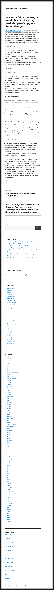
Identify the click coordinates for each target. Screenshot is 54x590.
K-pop (8, 446)
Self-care (9, 487)
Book (8, 374)
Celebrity (9, 382)
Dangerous (10, 396)
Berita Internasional (12, 372)
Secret (8, 485)
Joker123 (7, 554)
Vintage (9, 511)
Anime (8, 361)
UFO (8, 507)
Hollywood (10, 430)
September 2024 (11, 328)
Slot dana (8, 550)
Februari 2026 (11, 296)
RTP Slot (7, 538)
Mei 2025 (9, 312)
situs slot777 (8, 566)
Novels (9, 468)
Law (8, 450)
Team (8, 501)
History (9, 428)
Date (8, 398)
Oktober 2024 (10, 326)
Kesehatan (10, 448)
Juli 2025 (9, 308)
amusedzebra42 (11, 181)
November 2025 (11, 302)
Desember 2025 (11, 300)
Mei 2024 (9, 335)
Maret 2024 (10, 339)
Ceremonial (10, 384)
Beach (8, 366)
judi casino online (10, 546)
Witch (8, 517)
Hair (8, 420)
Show (8, 489)
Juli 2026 (9, 290)
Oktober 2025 (10, 304)
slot (6, 574)
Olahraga (9, 470)
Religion (9, 479)
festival (9, 408)
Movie (8, 462)
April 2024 (10, 337)
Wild (8, 515)
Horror (9, 434)
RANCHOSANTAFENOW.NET (13, 30)
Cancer (9, 380)
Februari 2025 (11, 318)
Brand (8, 376)
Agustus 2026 (10, 288)
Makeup (9, 454)
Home (8, 432)
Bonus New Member (11, 562)
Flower (9, 410)
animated (9, 359)
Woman (9, 519)
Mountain (9, 460)
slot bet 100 (8, 534)
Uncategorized (25, 181)
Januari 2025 (10, 320)
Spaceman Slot (11, 493)
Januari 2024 (10, 343)
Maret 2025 (10, 316)
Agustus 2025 (10, 306)
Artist (8, 364)
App (8, 363)
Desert (8, 400)
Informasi (9, 440)
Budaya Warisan (11, 378)
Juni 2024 (9, 333)
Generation (10, 418)
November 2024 (11, 324)
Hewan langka (11, 426)
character (9, 386)
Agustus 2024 (10, 330)
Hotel (8, 436)
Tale (8, 499)
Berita (8, 370)
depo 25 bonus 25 (10, 570)
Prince (8, 477)
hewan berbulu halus (12, 424)
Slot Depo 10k (9, 542)
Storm (8, 497)
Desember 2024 (11, 322)
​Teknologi (10, 521)
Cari (6, 225)
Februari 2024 (11, 341)
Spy (8, 495)
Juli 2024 (9, 332)
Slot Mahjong (9, 558)
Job (8, 444)
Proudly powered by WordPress (23, 585)
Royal (8, 481)
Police (8, 473)
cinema (9, 388)
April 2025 (10, 314)
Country (9, 394)
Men (8, 458)
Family (9, 406)
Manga (9, 456)
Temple (9, 505)
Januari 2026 (10, 298)
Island (8, 442)
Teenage (9, 503)
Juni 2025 (9, 310)
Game (8, 414)
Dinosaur (9, 402)
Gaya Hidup (10, 416)
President (9, 475)
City (8, 390)
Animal (9, 357)
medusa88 (8, 578)
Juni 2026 (9, 292)
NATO (8, 466)
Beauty (9, 368)
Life (8, 452)
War (8, 513)
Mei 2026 (9, 294)
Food (8, 412)
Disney (9, 404)
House (8, 438)
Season (9, 483)
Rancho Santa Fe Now (16, 8)
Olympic (9, 472)
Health (9, 422)
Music (8, 464)
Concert (9, 392)
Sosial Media (10, 491)
